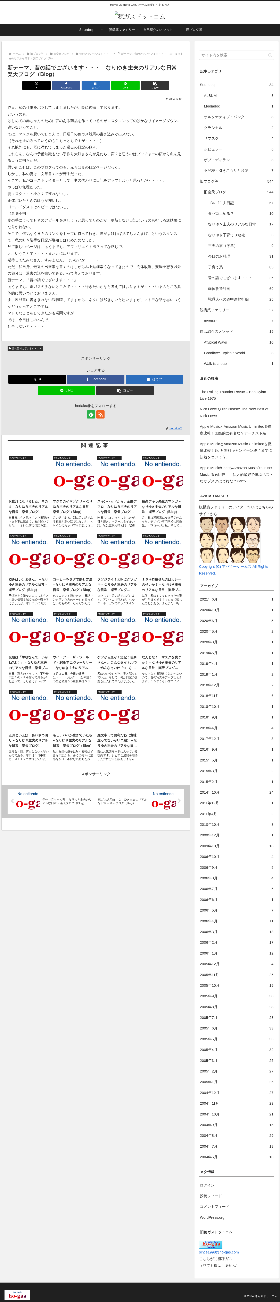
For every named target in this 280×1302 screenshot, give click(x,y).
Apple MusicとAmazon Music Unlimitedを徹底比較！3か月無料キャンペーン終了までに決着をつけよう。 (236, 450)
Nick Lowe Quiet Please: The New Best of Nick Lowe (234, 412)
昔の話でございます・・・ (27, 348)
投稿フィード (211, 1196)
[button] (155, 85)
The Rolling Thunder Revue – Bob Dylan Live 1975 (233, 395)
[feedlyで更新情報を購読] (91, 414)
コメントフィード (214, 1207)
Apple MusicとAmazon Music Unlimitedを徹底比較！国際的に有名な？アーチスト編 (236, 429)
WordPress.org (212, 1217)
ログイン (207, 1185)
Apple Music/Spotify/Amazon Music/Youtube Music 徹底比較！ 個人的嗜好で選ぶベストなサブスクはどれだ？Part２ (236, 474)
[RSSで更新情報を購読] (100, 414)
